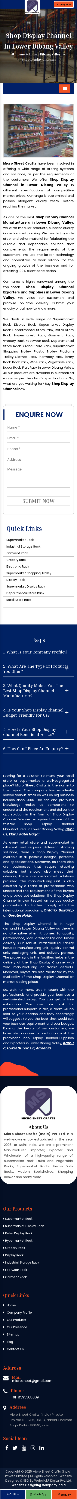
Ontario (50, 910)
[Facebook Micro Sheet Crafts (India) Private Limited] (6, 1448)
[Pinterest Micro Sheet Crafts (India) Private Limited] (24, 1448)
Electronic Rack (17, 566)
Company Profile (19, 1312)
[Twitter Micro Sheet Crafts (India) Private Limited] (15, 1448)
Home (19, 54)
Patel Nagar (29, 834)
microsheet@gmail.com (32, 1380)
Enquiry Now (64, 4)
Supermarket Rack (20, 540)
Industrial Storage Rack (23, 546)
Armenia (43, 1048)
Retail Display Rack (18, 1233)
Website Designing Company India (39, 1485)
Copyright (13, 1471)
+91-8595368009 (25, 1397)
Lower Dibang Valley (44, 54)
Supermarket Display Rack (25, 586)
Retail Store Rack (18, 600)
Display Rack (15, 580)
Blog (9, 1342)
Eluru (13, 834)
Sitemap (12, 1334)
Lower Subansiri (20, 1048)
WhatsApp (39, 1494)
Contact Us (15, 1349)
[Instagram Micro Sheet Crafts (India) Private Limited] (33, 1448)
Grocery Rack (16, 560)
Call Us (14, 1494)
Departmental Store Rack (25, 593)
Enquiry (65, 1495)
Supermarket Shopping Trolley (28, 573)
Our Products (16, 1320)
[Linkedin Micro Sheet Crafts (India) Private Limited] (41, 1448)
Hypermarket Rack (18, 1240)
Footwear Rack (15, 1270)
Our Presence (16, 1327)
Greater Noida (20, 915)
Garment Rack (17, 553)
